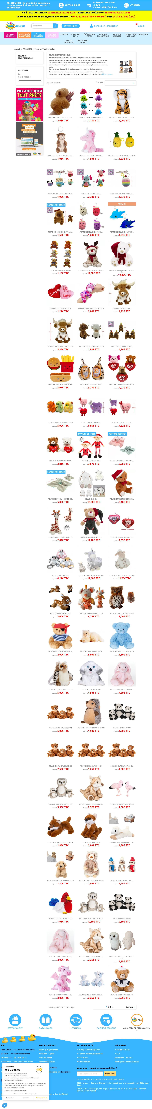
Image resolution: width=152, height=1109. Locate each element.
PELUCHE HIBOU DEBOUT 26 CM (122, 613)
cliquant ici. (65, 1072)
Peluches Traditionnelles (25, 57)
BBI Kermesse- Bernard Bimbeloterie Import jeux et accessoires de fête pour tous (113, 1084)
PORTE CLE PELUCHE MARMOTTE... (60, 156)
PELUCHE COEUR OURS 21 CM (122, 537)
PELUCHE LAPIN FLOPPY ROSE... (122, 690)
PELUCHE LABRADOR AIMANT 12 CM (60, 880)
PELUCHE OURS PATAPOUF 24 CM (91, 880)
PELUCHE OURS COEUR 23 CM (60, 461)
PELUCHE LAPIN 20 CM (60, 575)
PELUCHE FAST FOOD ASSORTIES (60, 384)
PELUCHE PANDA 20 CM (122, 918)
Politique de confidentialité (127, 1062)
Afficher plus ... (107, 74)
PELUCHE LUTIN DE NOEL (91, 461)
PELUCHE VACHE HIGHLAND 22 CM (60, 346)
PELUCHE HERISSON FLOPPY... (122, 880)
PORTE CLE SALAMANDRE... (91, 194)
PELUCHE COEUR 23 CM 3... (122, 423)
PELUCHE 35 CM (91, 499)
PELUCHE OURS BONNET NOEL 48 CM (121, 271)
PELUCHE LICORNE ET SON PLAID (91, 575)
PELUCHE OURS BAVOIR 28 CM (122, 766)
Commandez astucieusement (90, 1054)
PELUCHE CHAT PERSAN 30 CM (91, 651)
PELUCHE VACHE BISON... (122, 308)
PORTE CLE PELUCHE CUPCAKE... (122, 194)
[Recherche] (55, 25)
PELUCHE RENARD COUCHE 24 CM (60, 842)
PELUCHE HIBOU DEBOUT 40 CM (91, 918)
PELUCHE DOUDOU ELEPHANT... (122, 461)
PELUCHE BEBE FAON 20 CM (60, 613)
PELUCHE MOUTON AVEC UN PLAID (122, 575)
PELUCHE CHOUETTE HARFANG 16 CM (121, 957)
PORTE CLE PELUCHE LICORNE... (91, 156)
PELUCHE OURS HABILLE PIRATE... (60, 651)
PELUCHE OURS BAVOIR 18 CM (60, 766)
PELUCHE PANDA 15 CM (122, 728)
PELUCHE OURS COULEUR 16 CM (122, 651)
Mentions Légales (46, 1054)
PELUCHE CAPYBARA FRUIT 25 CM (60, 423)
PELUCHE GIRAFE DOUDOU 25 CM (60, 537)
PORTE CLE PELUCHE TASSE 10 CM (60, 194)
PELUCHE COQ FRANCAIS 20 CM (60, 918)
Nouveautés (82, 1058)
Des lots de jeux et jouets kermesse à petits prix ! (100, 1079)
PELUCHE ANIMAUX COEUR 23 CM (122, 384)
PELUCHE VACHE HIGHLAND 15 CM (91, 346)
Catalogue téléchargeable (88, 1050)
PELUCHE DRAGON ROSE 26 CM (60, 995)
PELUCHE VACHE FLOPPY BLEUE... (91, 995)
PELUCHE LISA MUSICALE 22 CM (91, 613)
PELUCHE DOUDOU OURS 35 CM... (60, 499)
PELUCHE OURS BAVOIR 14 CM (91, 766)
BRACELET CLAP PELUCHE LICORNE (91, 308)
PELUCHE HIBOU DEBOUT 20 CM (60, 804)
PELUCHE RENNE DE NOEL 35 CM (91, 270)
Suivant (130, 1007)
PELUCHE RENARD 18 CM (91, 842)
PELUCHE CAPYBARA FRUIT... (121, 346)
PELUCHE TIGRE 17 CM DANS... (91, 384)
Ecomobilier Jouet (47, 1062)
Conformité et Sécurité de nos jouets (17, 1062)
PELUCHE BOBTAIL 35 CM (91, 690)
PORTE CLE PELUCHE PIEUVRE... (91, 117)
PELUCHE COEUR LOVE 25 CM (60, 308)
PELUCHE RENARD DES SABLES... (91, 804)
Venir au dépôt (45, 1058)
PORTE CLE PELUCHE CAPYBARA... (60, 232)
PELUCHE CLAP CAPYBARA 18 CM (60, 117)
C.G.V (117, 1054)
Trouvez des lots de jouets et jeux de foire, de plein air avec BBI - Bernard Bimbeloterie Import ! (111, 1090)
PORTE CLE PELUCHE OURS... (60, 270)
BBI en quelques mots (48, 1050)
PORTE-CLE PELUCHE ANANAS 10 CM (122, 156)
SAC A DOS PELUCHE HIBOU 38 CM (60, 690)
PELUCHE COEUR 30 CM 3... (91, 423)
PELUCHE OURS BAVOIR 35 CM (60, 728)
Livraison (135, 4)
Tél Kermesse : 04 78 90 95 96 (14, 1058)
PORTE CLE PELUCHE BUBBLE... (91, 232)
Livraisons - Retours (123, 1058)
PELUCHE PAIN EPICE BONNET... (122, 499)
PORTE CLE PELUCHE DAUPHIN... (122, 232)
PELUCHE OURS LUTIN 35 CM (91, 537)
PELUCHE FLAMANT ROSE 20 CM (122, 804)
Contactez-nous (122, 1050)
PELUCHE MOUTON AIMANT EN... (122, 842)
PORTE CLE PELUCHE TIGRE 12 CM (122, 117)
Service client (72, 4)
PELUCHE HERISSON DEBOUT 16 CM (91, 728)
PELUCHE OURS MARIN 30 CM (122, 995)
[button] (71, 26)
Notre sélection (83, 1062)
